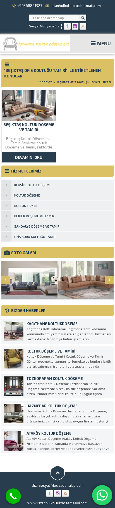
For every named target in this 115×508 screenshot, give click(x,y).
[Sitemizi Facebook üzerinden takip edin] (67, 26)
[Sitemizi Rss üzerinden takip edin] (83, 26)
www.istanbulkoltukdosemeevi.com (57, 503)
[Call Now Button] (13, 496)
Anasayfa (44, 82)
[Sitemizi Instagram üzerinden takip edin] (75, 26)
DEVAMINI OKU (28, 157)
